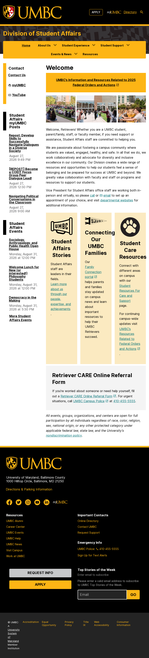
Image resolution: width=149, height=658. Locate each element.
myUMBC (19, 87)
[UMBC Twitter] (18, 502)
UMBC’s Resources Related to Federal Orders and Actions (129, 339)
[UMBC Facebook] (9, 502)
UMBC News (14, 544)
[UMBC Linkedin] (46, 502)
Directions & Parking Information (29, 489)
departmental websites (116, 200)
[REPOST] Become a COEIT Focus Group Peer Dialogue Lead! (23, 173)
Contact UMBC (87, 526)
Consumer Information (123, 623)
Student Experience (75, 45)
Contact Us (17, 75)
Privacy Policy (69, 623)
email (107, 195)
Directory (130, 12)
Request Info (40, 573)
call (92, 195)
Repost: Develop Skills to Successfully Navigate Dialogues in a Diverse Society (24, 143)
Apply (96, 12)
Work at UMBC (15, 556)
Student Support (112, 45)
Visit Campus (14, 550)
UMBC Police (86, 549)
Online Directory (88, 521)
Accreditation (31, 621)
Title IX (86, 623)
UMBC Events (15, 532)
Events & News (61, 54)
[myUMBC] (114, 12)
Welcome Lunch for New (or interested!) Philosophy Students (24, 273)
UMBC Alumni (14, 521)
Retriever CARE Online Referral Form (86, 396)
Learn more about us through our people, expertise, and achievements (61, 296)
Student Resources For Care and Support (129, 293)
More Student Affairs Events (20, 318)
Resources (90, 54)
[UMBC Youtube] (37, 502)
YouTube (19, 96)
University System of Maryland (14, 635)
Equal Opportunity (49, 623)
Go (133, 594)
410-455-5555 (124, 401)
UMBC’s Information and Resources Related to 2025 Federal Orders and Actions (96, 82)
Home (26, 45)
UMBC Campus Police (89, 401)
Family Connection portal (93, 272)
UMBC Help (13, 538)
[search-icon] (141, 12)
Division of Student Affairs (42, 33)
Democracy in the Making (22, 298)
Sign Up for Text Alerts (92, 555)
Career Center (15, 526)
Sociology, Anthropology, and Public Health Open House (23, 244)
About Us (44, 45)
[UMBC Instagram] (28, 502)
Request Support (89, 532)
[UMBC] (32, 12)
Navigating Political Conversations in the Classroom (23, 199)
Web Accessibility (101, 623)
